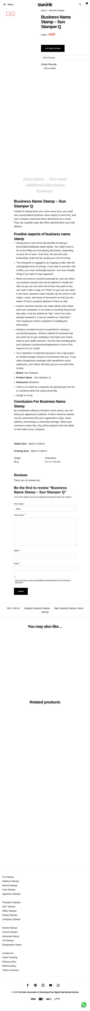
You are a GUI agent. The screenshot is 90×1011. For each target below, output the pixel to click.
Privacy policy (9, 961)
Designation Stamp (12, 944)
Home (43, 10)
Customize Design (53, 48)
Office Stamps (9, 911)
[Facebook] (27, 985)
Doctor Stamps (9, 928)
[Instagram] (43, 985)
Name (17, 550)
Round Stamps (9, 885)
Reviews (45, 191)
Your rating (19, 503)
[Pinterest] (35, 985)
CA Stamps (8, 940)
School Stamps (10, 932)
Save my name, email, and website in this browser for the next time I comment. (43, 581)
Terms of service (10, 970)
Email (17, 563)
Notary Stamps (9, 915)
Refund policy (9, 966)
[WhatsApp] (58, 985)
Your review (19, 514)
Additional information (45, 185)
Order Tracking (9, 957)
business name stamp (41, 246)
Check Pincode (49, 64)
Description (33, 179)
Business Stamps (56, 10)
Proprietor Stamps (11, 902)
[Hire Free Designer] (84, 1005)
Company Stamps (11, 919)
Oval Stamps (8, 889)
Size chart (58, 179)
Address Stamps (10, 881)
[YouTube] (50, 985)
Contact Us (8, 953)
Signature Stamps (11, 894)
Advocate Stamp (10, 936)
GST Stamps (8, 906)
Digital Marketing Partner (66, 992)
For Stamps (8, 877)
